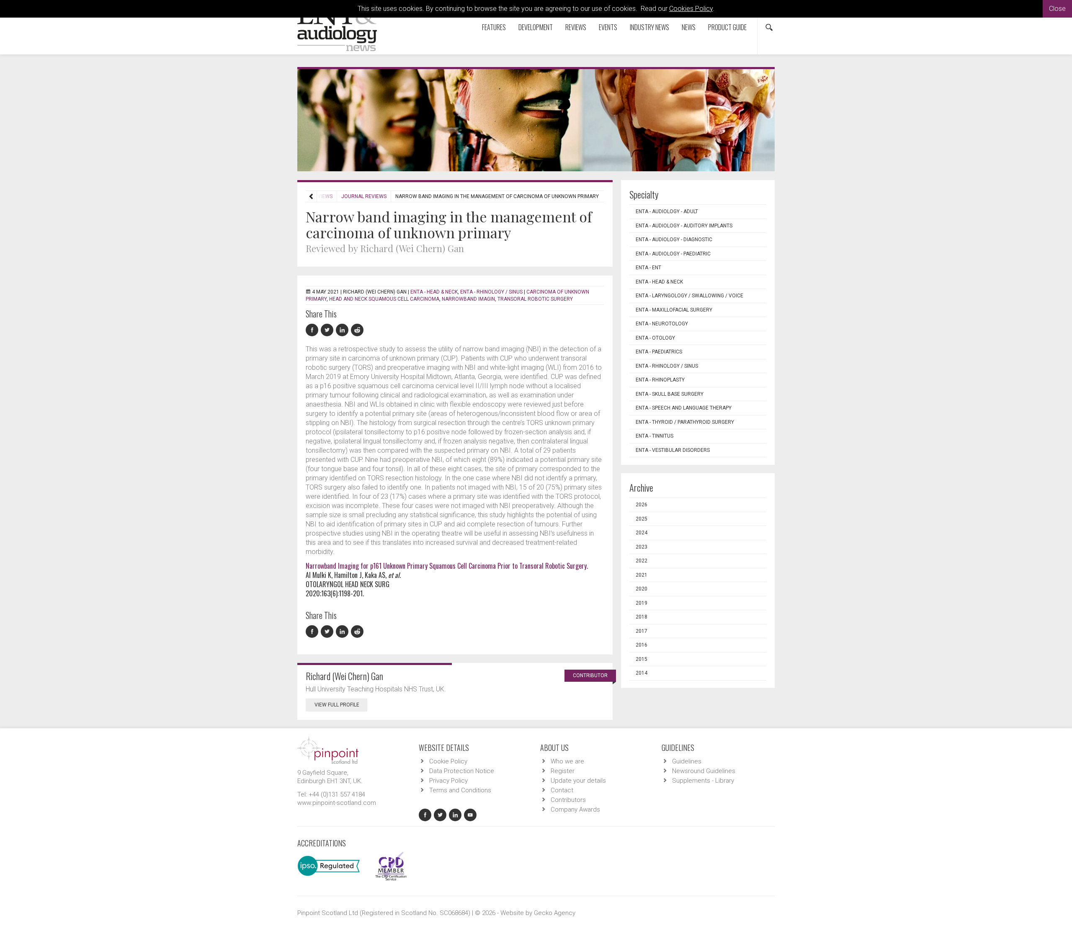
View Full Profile (336, 705)
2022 (641, 561)
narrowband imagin (468, 299)
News (689, 27)
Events (608, 27)
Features (494, 27)
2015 (641, 659)
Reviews (575, 27)
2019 (641, 603)
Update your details (578, 780)
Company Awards (575, 809)
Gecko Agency (554, 913)
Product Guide (727, 27)
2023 (641, 547)
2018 (641, 617)
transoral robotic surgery (535, 299)
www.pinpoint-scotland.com (336, 803)
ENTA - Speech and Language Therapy (684, 408)
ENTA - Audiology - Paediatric (673, 254)
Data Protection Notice (461, 771)
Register (563, 771)
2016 (641, 645)
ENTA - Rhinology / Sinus (491, 292)
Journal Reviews (364, 196)
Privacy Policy (448, 780)
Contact (562, 790)
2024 (641, 533)
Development (535, 27)
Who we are (567, 761)
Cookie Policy (448, 761)
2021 (641, 575)
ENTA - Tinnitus (654, 436)
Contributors (568, 800)
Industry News (649, 27)
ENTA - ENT (648, 268)
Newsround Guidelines (703, 771)
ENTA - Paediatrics (659, 352)
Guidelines (686, 761)
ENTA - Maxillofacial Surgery (674, 310)
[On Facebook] (313, 330)
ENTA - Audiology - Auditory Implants (684, 226)
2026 (641, 505)
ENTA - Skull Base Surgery (670, 394)
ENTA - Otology (655, 338)
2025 (641, 519)
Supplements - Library (703, 780)
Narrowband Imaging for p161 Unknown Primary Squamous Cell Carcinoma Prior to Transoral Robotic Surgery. (447, 566)
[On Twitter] (328, 330)
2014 (641, 673)
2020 (641, 589)
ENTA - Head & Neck (434, 292)
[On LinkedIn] (343, 330)
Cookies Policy (691, 9)
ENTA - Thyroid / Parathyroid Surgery (685, 422)
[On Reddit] (357, 330)
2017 (641, 631)
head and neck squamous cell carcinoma (384, 299)
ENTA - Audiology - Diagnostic (674, 239)
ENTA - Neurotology (662, 324)
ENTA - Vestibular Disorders (673, 450)
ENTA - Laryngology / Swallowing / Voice (689, 296)
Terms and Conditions (460, 790)
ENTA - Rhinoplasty (660, 380)
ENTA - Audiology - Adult (667, 211)
